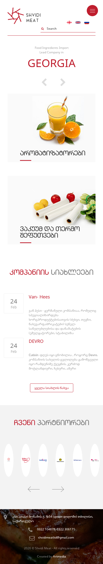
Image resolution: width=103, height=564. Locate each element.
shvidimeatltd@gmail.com (56, 537)
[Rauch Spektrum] (95, 460)
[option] (51, 176)
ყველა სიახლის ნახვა (51, 388)
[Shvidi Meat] (24, 9)
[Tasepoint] (43, 460)
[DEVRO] (9, 460)
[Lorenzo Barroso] (60, 460)
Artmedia (59, 556)
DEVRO (36, 341)
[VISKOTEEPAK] (26, 460)
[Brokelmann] (77, 460)
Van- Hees (39, 297)
